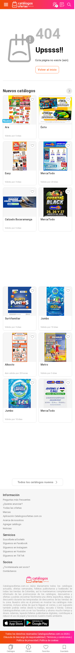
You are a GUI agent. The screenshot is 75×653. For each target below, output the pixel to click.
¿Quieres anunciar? (13, 504)
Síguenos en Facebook (15, 543)
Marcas (7, 512)
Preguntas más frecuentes (16, 499)
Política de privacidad (27, 640)
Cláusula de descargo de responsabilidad (24, 637)
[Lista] (62, 4)
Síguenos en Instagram (15, 547)
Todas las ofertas (12, 508)
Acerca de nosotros (13, 520)
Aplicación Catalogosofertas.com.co (22, 516)
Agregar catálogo (12, 524)
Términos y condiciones (58, 637)
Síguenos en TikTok (13, 555)
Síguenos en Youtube (14, 551)
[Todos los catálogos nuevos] (69, 91)
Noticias (7, 528)
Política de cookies (49, 640)
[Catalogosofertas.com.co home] (23, 4)
